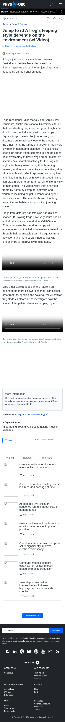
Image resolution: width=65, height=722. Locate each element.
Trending (9, 457)
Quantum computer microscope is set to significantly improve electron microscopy (39, 546)
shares (9, 440)
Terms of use (9, 708)
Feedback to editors (45, 440)
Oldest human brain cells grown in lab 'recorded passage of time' (39, 486)
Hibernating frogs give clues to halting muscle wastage (30, 428)
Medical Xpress (40, 676)
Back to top (29, 662)
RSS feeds (8, 695)
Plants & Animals (19, 24)
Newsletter (38, 707)
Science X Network (46, 717)
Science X (38, 679)
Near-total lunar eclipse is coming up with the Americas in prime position (39, 526)
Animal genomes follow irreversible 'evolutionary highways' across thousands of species (37, 587)
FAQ (36, 692)
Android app (9, 689)
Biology (5, 24)
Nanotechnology (19, 11)
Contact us (8, 673)
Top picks (47, 457)
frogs (27, 128)
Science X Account (42, 704)
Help (36, 689)
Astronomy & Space (51, 11)
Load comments (33, 616)
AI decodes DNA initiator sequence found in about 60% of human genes (38, 506)
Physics (34, 11)
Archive (37, 710)
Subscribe (56, 631)
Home (4, 11)
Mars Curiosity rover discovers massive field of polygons (37, 466)
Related (27, 457)
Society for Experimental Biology (20, 46)
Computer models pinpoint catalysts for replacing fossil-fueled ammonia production (36, 565)
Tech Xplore (39, 673)
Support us (38, 701)
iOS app (7, 692)
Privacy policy (10, 711)
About (6, 705)
